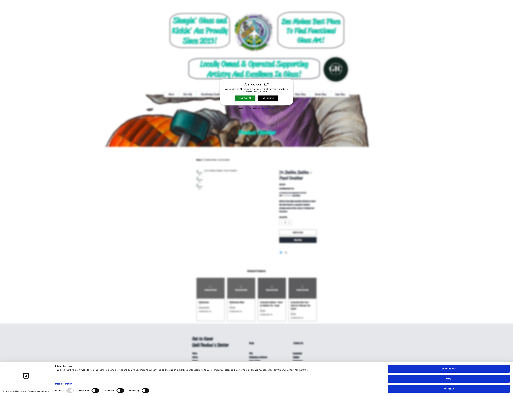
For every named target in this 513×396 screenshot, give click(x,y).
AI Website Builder (267, 109)
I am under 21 (267, 98)
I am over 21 (245, 98)
